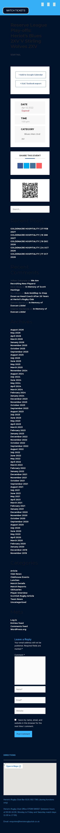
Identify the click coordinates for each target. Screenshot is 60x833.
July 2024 (15, 377)
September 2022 (19, 446)
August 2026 (17, 330)
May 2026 (15, 333)
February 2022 (18, 468)
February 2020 (18, 544)
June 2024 (15, 380)
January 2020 (17, 547)
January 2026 (17, 342)
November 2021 (18, 477)
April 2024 (15, 386)
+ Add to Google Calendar (31, 75)
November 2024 (18, 370)
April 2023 (15, 424)
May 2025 (15, 364)
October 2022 (17, 443)
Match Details (17, 583)
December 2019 (18, 550)
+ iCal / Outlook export (30, 84)
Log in (13, 620)
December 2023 (18, 399)
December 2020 (19, 512)
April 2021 (15, 500)
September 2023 (19, 408)
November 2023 (18, 402)
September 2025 (19, 352)
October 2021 (17, 481)
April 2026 (15, 336)
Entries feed (17, 623)
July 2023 (15, 415)
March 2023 (16, 427)
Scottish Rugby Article (22, 596)
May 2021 (15, 496)
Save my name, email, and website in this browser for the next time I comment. (28, 723)
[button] (5, 4)
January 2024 (17, 396)
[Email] (39, 165)
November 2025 (18, 345)
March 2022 (16, 465)
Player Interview (18, 593)
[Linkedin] (33, 165)
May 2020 (15, 534)
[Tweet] (26, 165)
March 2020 (16, 540)
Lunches (14, 580)
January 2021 (17, 509)
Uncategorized (18, 602)
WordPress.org (18, 629)
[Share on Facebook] (20, 165)
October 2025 (17, 348)
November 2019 (18, 553)
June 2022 (15, 455)
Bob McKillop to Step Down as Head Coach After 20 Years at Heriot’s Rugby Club (29, 296)
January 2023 (17, 433)
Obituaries (15, 590)
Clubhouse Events (19, 577)
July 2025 (15, 358)
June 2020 (15, 531)
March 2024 (16, 389)
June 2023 (15, 418)
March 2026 (16, 339)
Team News (16, 599)
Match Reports (18, 586)
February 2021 (17, 506)
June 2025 (15, 361)
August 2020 (17, 525)
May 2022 (15, 459)
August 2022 (17, 449)
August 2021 (16, 487)
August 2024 (17, 374)
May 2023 (15, 421)
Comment (20, 655)
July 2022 (15, 452)
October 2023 (17, 405)
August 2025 (17, 355)
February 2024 (18, 392)
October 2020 (17, 518)
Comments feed (19, 626)
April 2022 (15, 462)
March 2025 (16, 367)
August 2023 (17, 411)
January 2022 (17, 471)
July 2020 (15, 528)
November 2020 (18, 515)
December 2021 (18, 474)
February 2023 (18, 430)
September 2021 (19, 484)
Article (13, 571)
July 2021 (15, 490)
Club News (15, 574)
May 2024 (15, 383)
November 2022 (18, 440)
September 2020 (19, 522)
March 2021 (16, 503)
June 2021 (15, 493)
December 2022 (18, 437)
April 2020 (15, 537)
